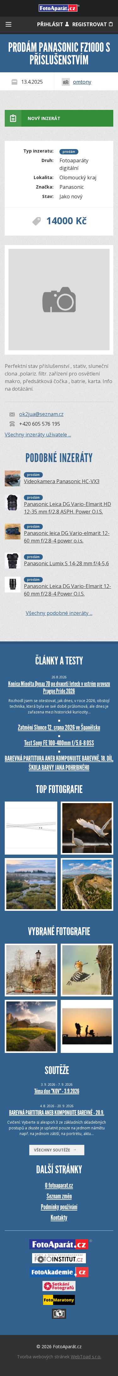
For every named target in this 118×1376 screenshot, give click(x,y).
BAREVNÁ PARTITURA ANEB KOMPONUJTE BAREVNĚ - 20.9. (56, 1112)
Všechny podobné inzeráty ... (59, 613)
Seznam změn (59, 1196)
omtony (82, 81)
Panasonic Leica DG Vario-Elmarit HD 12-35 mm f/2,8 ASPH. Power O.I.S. (67, 508)
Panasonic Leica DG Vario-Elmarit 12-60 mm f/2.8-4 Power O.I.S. (67, 590)
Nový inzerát (44, 118)
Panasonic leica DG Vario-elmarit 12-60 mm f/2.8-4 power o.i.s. (67, 537)
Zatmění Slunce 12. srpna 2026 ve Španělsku (59, 727)
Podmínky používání (59, 1207)
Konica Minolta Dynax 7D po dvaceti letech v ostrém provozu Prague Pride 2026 (59, 687)
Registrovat (90, 24)
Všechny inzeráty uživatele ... (38, 434)
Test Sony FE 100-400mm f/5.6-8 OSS (59, 743)
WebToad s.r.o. (86, 1357)
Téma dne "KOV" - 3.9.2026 (56, 1091)
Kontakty (59, 1217)
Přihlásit (51, 24)
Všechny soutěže (53, 1150)
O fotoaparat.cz (59, 1185)
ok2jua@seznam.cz (41, 414)
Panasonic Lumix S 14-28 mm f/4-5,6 (66, 563)
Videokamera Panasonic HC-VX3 (61, 481)
